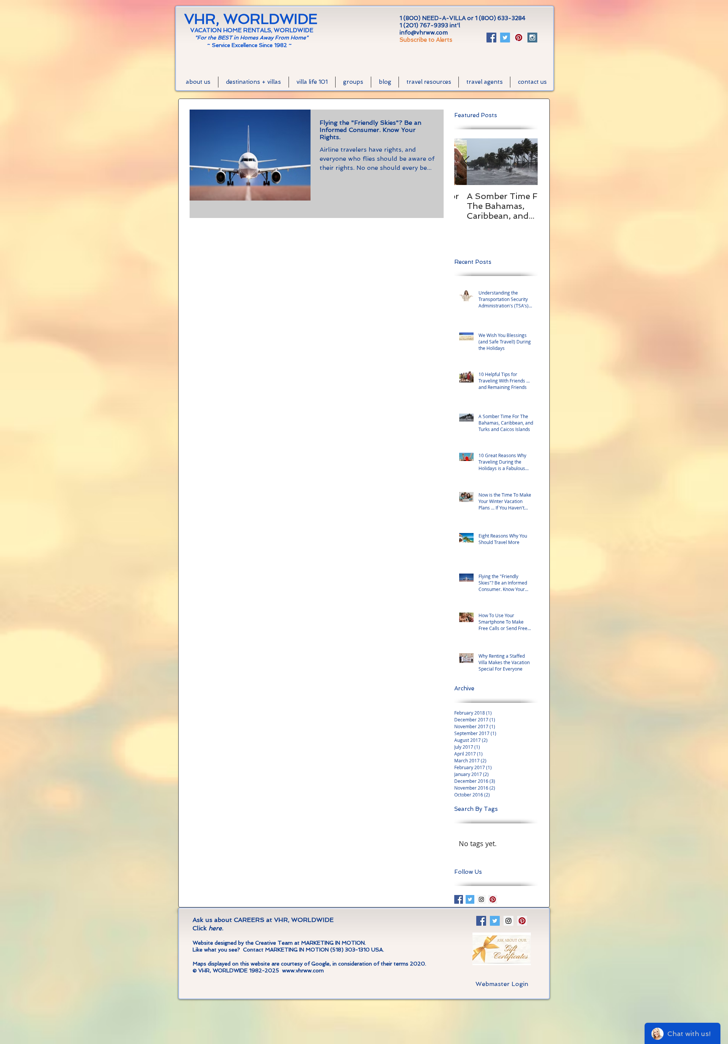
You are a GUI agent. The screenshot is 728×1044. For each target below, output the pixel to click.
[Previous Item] (466, 162)
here (215, 928)
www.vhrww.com (303, 970)
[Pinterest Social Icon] (519, 37)
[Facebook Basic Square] (458, 899)
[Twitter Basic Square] (470, 899)
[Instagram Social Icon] (532, 37)
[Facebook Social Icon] (491, 37)
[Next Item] (525, 162)
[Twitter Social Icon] (505, 37)
